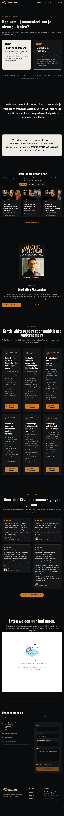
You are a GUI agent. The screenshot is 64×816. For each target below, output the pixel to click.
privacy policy (47, 764)
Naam (38, 725)
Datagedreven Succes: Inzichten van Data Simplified (31, 206)
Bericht (38, 748)
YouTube (24, 184)
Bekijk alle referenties (31, 595)
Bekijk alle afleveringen (31, 222)
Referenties (49, 3)
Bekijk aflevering (10, 215)
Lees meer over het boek (31, 305)
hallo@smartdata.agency (11, 733)
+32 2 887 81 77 (9, 737)
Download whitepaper (11, 406)
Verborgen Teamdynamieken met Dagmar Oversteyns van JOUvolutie (10, 207)
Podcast (39, 3)
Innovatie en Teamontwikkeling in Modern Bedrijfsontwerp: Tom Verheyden (52, 207)
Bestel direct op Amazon (11, 305)
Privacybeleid (56, 810)
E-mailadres (39, 733)
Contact (59, 3)
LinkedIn (33, 184)
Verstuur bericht (48, 768)
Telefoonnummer (43, 740)
